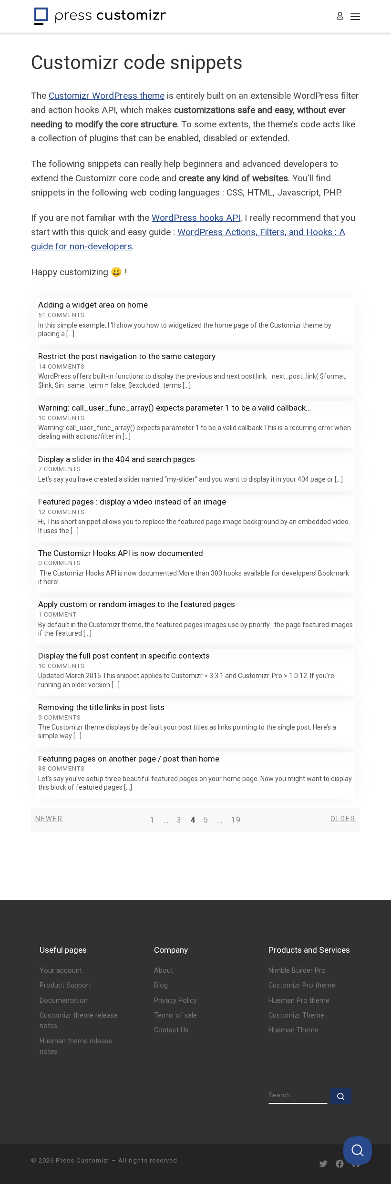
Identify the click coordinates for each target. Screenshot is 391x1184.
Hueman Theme (293, 1030)
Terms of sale (175, 1015)
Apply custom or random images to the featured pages (136, 604)
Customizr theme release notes (79, 1020)
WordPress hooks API (196, 217)
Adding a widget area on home (93, 304)
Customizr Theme (296, 1015)
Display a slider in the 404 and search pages (116, 459)
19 (236, 819)
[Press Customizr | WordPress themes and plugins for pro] (100, 15)
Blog (161, 985)
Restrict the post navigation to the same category (127, 356)
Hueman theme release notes (76, 1046)
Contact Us (171, 1030)
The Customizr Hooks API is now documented (120, 553)
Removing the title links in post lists (101, 707)
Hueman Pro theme (298, 1001)
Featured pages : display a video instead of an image (132, 501)
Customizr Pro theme (301, 985)
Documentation (64, 1001)
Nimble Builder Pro (297, 971)
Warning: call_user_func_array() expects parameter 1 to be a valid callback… (174, 407)
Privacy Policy (175, 1001)
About (163, 971)
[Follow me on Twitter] (323, 1164)
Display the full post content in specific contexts (124, 655)
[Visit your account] (340, 16)
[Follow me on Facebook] (340, 1164)
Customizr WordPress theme (107, 95)
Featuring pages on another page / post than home (128, 758)
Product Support (65, 985)
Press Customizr (83, 1160)
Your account (61, 971)
